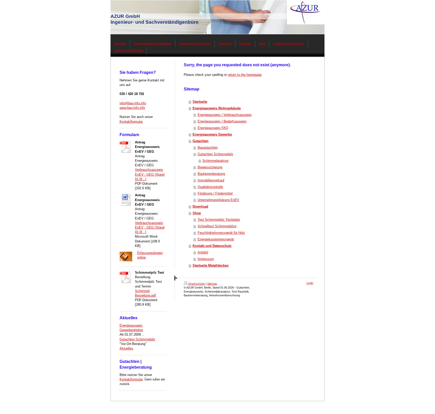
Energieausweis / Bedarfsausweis (222, 121)
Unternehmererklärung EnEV (218, 200)
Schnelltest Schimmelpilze (217, 226)
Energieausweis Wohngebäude (217, 108)
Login (310, 282)
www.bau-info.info (132, 108)
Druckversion (196, 283)
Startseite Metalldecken (211, 265)
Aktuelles (126, 348)
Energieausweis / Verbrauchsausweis (225, 115)
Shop (197, 213)
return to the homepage (245, 75)
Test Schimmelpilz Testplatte (219, 219)
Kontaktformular (131, 121)
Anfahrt (203, 252)
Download (200, 206)
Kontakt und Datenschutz (212, 246)
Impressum (206, 259)
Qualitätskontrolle (210, 187)
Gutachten (200, 141)
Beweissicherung (210, 167)
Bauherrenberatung (211, 174)
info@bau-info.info (133, 103)
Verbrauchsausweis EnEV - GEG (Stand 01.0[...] (149, 174)
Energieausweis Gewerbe (212, 134)
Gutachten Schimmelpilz (137, 339)
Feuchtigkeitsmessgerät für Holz (221, 233)
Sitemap (212, 283)
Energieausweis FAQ (213, 128)
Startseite (200, 102)
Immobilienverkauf (211, 180)
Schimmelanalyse (215, 161)
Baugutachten (208, 147)
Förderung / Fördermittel (215, 193)
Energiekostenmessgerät (216, 239)
